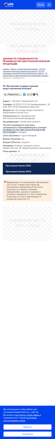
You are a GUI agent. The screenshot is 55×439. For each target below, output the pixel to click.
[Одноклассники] (31, 94)
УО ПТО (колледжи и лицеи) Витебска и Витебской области (23, 72)
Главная (6, 69)
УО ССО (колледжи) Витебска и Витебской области (24, 70)
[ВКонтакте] (24, 94)
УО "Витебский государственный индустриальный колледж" (25, 74)
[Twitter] (28, 94)
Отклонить (27, 434)
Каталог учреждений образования (24, 69)
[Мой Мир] (34, 94)
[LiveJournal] (37, 94)
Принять (27, 427)
